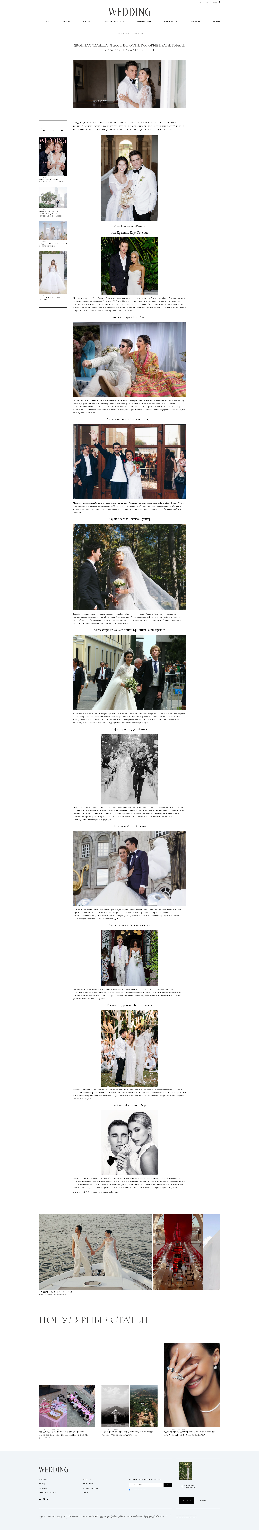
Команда (42, 1484)
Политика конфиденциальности (186, 1517)
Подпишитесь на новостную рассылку (145, 1479)
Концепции (138, 33)
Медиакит (87, 1479)
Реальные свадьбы (143, 21)
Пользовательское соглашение (186, 1515)
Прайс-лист (88, 1484)
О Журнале (43, 1479)
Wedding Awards (90, 1488)
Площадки (66, 21)
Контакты (213, 2)
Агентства (87, 21)
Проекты (216, 21)
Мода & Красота (170, 21)
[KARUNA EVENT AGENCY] (71, 1293)
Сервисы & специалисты (114, 21)
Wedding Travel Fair (47, 1493)
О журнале (204, 2)
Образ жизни (195, 21)
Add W (86, 1493)
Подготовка (44, 21)
